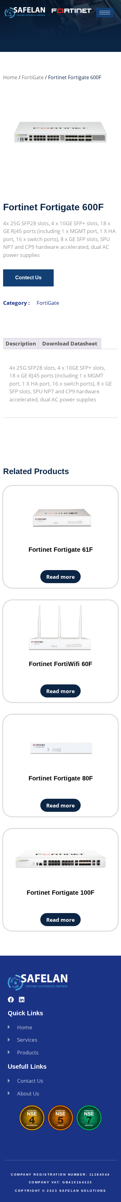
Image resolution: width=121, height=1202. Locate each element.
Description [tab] (21, 343)
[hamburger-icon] (104, 12)
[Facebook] (11, 1000)
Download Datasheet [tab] (69, 343)
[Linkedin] (22, 1000)
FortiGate (33, 77)
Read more (60, 576)
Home (10, 77)
